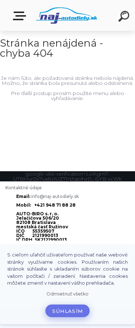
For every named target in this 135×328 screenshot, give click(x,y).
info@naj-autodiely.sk (55, 196)
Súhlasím (67, 311)
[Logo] (67, 15)
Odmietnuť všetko (67, 294)
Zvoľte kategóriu (20, 16)
